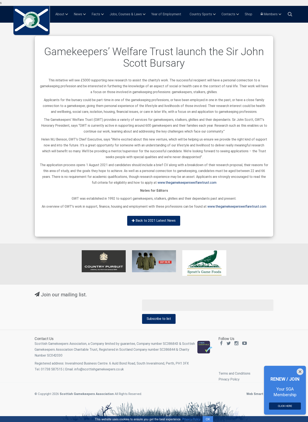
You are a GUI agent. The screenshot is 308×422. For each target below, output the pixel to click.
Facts (96, 14)
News (78, 14)
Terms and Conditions (234, 373)
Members (270, 14)
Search (290, 12)
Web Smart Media (259, 394)
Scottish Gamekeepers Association (87, 394)
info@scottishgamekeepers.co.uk (99, 369)
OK (208, 419)
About (59, 14)
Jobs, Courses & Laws (126, 14)
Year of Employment (166, 14)
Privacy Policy (229, 379)
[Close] (300, 371)
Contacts (228, 14)
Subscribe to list (159, 319)
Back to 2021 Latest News (155, 221)
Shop (248, 14)
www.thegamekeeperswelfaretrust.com (187, 183)
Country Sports (201, 14)
